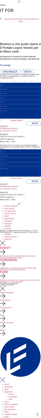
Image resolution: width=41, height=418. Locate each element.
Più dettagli (5, 65)
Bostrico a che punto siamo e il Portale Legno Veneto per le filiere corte (20, 47)
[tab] (10, 72)
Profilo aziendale (11, 404)
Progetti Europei (10, 414)
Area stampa (9, 407)
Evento (11, 394)
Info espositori (10, 409)
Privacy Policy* (17, 120)
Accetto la (12, 120)
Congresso (12, 397)
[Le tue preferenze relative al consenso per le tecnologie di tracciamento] (37, 414)
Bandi (6, 417)
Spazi (6, 389)
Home (6, 384)
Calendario (8, 387)
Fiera (10, 399)
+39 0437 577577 (7, 285)
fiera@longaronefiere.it (9, 128)
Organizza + (9, 392)
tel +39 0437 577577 (8, 131)
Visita (6, 402)
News (6, 412)
